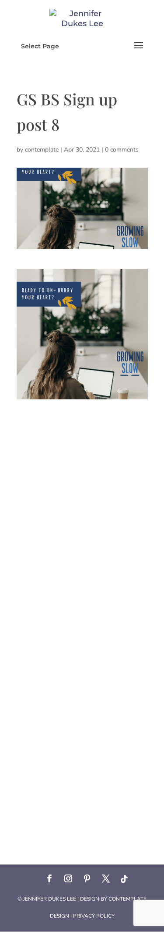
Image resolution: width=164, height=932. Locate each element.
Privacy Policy (94, 915)
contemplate (42, 149)
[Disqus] (82, 508)
